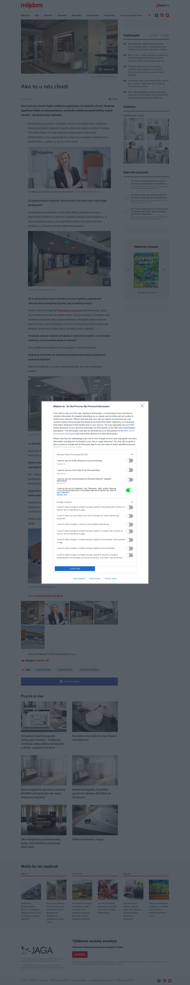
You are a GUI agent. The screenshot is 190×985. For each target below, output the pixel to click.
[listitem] (95, 454)
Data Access (95, 578)
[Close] (143, 406)
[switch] (129, 460)
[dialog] (95, 492)
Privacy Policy (111, 578)
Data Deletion (79, 578)
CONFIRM (75, 569)
